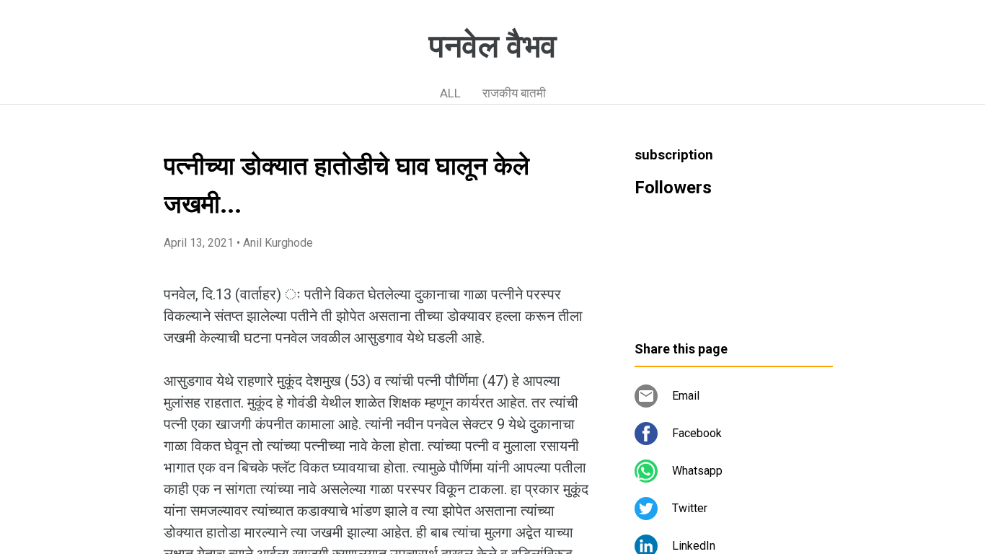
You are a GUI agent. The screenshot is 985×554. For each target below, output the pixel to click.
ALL (450, 93)
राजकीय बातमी (514, 93)
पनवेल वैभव (493, 46)
